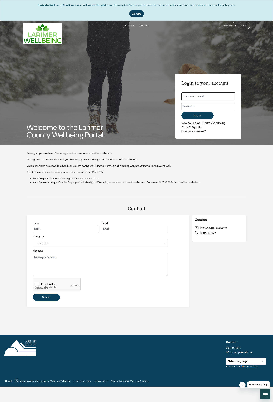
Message (38, 250)
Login (244, 25)
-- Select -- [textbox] (42, 243)
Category (38, 236)
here (232, 5)
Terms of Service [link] (82, 380)
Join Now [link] (227, 25)
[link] (42, 33)
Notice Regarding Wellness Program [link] (129, 380)
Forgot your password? (193, 130)
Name (36, 223)
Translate (252, 366)
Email (105, 223)
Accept (136, 13)
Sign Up (196, 127)
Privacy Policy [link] (101, 380)
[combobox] (100, 243)
